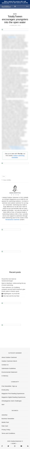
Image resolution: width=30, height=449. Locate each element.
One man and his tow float (11, 296)
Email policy (5, 390)
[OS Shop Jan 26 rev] (11, 258)
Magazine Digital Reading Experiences (13, 397)
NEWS (15, 14)
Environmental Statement (9, 372)
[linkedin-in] (27, 446)
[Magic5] (11, 332)
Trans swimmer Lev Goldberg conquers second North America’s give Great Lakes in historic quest (13, 289)
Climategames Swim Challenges (12, 401)
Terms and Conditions (8, 433)
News (4, 176)
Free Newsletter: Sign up (9, 386)
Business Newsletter (8, 418)
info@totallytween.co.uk (16, 147)
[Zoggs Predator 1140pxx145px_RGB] (15, 30)
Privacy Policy (6, 429)
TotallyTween (12, 37)
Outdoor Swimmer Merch (9, 361)
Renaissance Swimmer (12, 219)
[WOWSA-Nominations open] (11, 236)
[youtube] (21, 446)
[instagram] (14, 446)
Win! (3, 404)
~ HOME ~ (13, 443)
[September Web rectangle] (11, 310)
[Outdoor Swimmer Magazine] (6, 6)
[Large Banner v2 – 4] (15, 167)
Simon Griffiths (7, 180)
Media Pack (5, 422)
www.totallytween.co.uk (18, 148)
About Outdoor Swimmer (9, 357)
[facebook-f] (2, 446)
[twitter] (8, 446)
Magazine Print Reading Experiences (13, 393)
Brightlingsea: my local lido (11, 293)
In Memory (5, 376)
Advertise (4, 415)
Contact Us (5, 365)
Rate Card (5, 426)
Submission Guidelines (9, 368)
